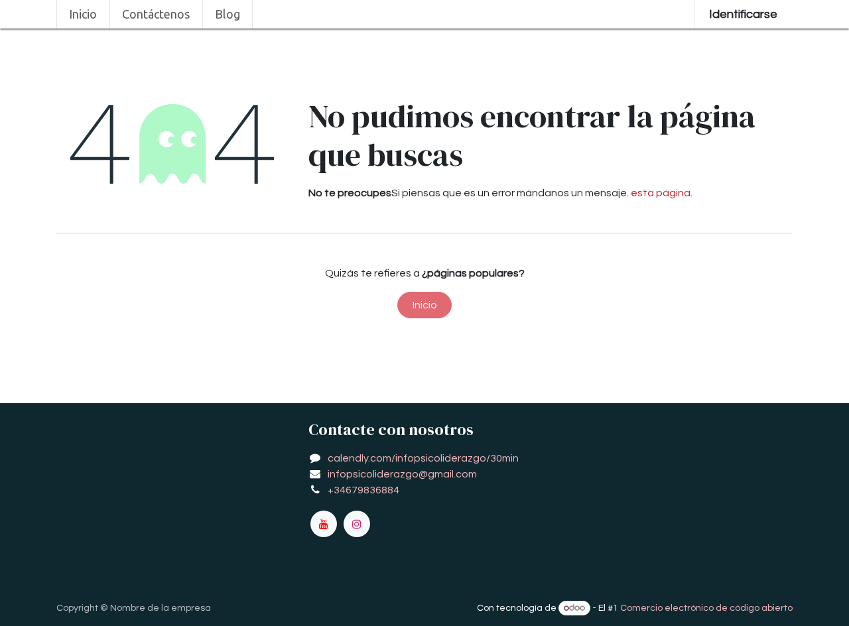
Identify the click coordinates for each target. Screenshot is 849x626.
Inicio (425, 305)
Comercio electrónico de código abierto (706, 608)
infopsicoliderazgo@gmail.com (402, 474)
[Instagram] (357, 524)
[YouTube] (323, 524)
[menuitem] (83, 14)
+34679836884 (363, 490)
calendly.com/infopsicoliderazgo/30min (423, 458)
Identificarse (743, 14)
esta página (660, 193)
